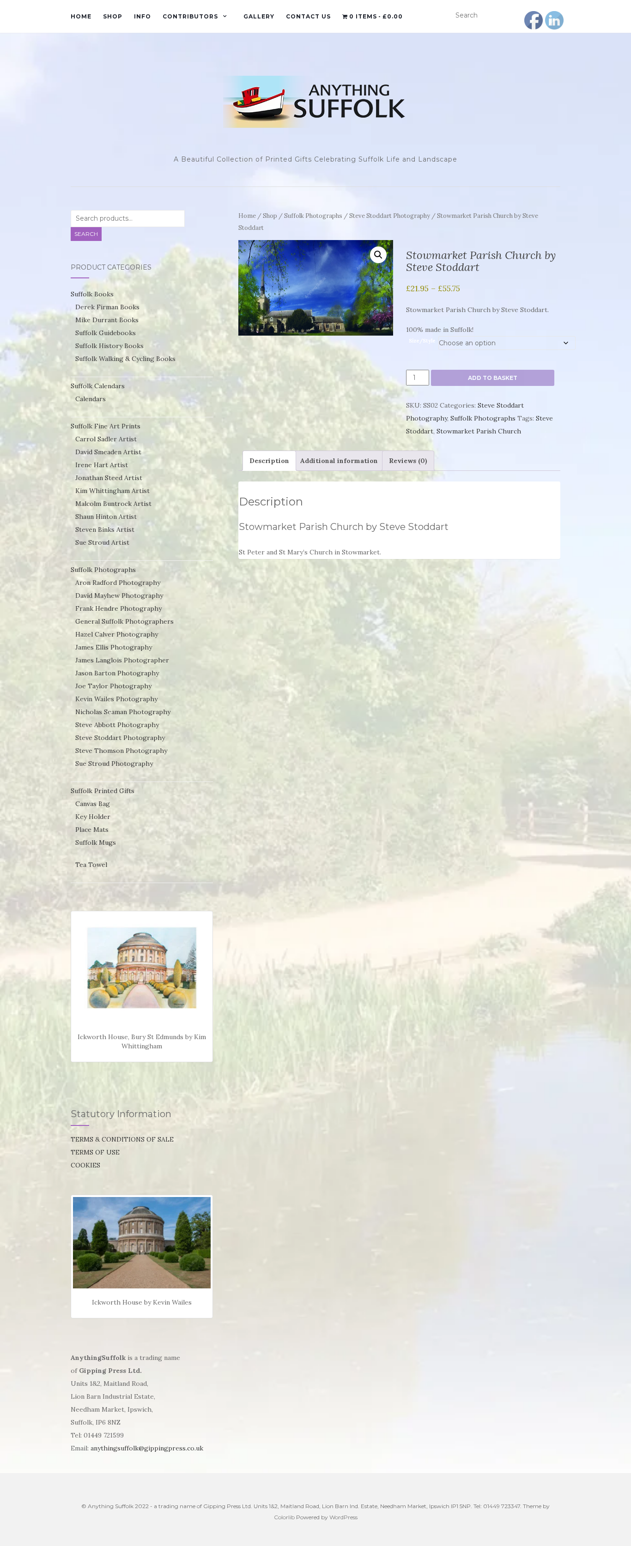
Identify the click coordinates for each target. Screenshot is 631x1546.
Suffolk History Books (109, 346)
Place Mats (92, 829)
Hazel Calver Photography (116, 634)
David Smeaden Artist (108, 452)
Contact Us (308, 16)
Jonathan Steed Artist (108, 478)
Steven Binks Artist (104, 529)
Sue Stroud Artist (102, 542)
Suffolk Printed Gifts (102, 791)
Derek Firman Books (107, 307)
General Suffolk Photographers (124, 621)
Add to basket (492, 377)
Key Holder (92, 816)
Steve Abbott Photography (117, 725)
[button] (378, 255)
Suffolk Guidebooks (105, 333)
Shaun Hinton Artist (106, 516)
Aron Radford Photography (117, 582)
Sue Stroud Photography (114, 763)
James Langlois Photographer (122, 660)
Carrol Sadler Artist (106, 439)
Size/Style (422, 340)
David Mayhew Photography (119, 595)
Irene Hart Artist (101, 465)
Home (81, 16)
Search (86, 233)
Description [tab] (269, 461)
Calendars (90, 399)
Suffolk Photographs (313, 216)
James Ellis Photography (113, 647)
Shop (112, 16)
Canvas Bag (92, 804)
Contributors (190, 16)
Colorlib (284, 1517)
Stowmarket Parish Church (479, 431)
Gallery (258, 16)
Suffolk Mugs (95, 842)
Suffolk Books (92, 294)
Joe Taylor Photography (113, 686)
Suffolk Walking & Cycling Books (125, 359)
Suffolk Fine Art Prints (105, 426)
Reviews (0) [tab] (408, 461)
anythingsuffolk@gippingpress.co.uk (147, 1448)
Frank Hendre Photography (118, 608)
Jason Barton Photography (117, 673)
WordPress (343, 1517)
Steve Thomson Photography (121, 750)
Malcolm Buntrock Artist (113, 503)
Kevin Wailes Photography (116, 699)
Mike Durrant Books (107, 320)
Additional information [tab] (339, 461)
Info (142, 16)
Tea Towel (91, 864)
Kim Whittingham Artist (112, 491)
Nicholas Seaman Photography (122, 712)
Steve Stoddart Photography (389, 216)
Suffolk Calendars (98, 386)
